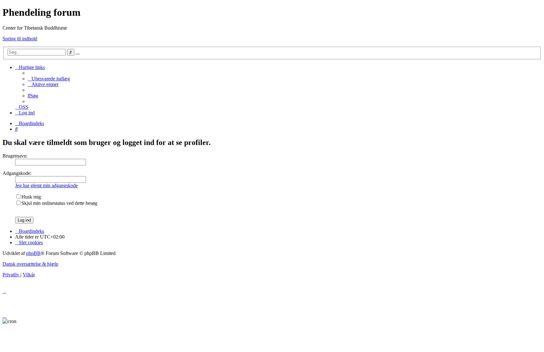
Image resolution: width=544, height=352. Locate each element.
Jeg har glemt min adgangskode (46, 185)
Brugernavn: (15, 156)
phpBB (33, 253)
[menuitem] (49, 78)
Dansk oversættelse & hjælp (30, 264)
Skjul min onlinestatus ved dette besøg (59, 203)
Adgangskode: (17, 173)
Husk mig (31, 196)
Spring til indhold (20, 38)
